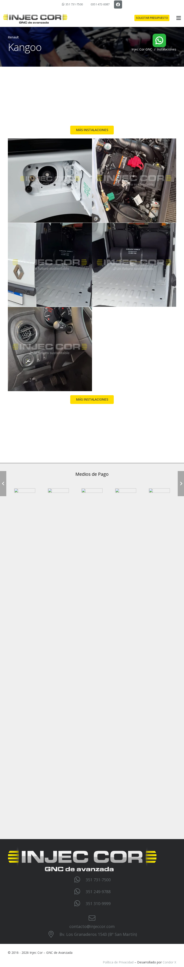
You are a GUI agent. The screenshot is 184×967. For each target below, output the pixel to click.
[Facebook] (118, 4)
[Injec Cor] (35, 18)
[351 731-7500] (80, 879)
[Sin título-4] (134, 180)
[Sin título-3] (50, 265)
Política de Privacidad (118, 962)
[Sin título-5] (50, 180)
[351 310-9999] (80, 903)
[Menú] (178, 18)
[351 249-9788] (80, 891)
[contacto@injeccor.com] (92, 918)
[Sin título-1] (50, 349)
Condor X (169, 962)
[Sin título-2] (134, 265)
